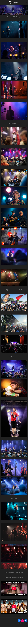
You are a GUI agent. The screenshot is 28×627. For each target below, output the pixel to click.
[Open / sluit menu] (26, 2)
